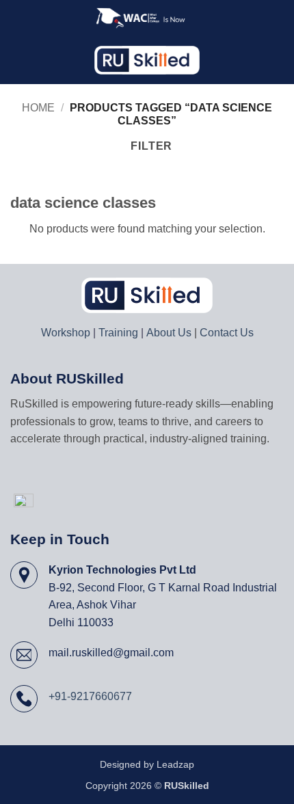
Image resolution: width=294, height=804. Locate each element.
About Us (168, 332)
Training (118, 332)
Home (38, 107)
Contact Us (227, 332)
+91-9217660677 (90, 696)
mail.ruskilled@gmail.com (111, 652)
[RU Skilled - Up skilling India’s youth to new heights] (147, 60)
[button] (18, 60)
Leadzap (175, 764)
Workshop (65, 332)
